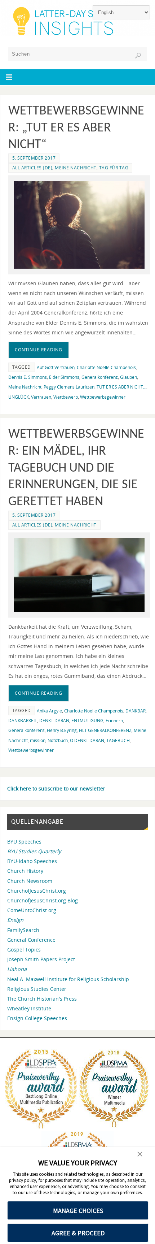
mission (37, 740)
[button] (139, 1155)
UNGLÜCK (18, 397)
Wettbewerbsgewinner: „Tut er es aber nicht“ (76, 128)
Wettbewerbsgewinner (102, 397)
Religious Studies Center (36, 988)
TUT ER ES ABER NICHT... (121, 387)
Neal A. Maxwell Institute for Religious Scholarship (68, 979)
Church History (25, 870)
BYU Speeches (24, 841)
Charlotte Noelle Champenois (106, 367)
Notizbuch (58, 740)
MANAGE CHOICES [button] (78, 1210)
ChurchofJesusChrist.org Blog (42, 900)
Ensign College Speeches (37, 1018)
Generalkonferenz (99, 377)
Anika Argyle (49, 711)
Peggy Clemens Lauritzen (69, 387)
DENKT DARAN (54, 721)
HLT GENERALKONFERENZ (105, 730)
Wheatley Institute (29, 1008)
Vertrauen (41, 397)
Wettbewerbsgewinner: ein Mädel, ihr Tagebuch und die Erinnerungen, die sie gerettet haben (76, 468)
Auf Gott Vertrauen (56, 367)
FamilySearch (23, 930)
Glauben (128, 377)
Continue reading (38, 349)
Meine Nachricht (76, 168)
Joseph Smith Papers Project (41, 959)
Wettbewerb (65, 397)
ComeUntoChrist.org (31, 910)
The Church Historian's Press (42, 998)
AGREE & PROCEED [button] (78, 1233)
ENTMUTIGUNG (87, 721)
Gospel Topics (24, 949)
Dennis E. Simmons (27, 377)
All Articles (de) (32, 168)
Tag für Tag (114, 168)
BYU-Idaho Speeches (32, 861)
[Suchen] (138, 55)
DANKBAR (135, 711)
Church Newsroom (29, 880)
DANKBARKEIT (22, 721)
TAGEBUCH (118, 740)
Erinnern (114, 721)
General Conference (31, 939)
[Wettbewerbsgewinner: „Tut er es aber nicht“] (79, 224)
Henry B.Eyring (62, 730)
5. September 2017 (34, 158)
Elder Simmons (64, 377)
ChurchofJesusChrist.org (36, 890)
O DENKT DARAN (87, 740)
